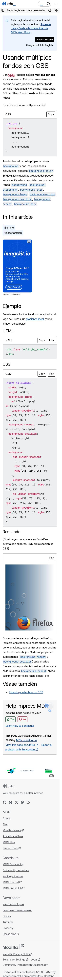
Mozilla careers (12, 830)
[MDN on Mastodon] (22, 802)
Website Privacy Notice (17, 954)
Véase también (13, 232)
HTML (8, 331)
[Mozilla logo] (13, 946)
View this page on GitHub (20, 744)
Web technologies (13, 904)
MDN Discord (11, 882)
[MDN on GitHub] (5, 802)
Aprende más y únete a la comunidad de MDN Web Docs (31, 28)
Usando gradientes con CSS (26, 692)
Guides (7, 916)
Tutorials (8, 922)
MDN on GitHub (12, 888)
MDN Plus (9, 842)
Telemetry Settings (14, 959)
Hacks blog (9, 934)
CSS (6, 364)
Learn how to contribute (19, 725)
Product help (10, 848)
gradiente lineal (35, 319)
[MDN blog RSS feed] (28, 802)
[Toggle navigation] (56, 4)
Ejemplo (9, 227)
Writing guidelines (13, 876)
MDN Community (13, 864)
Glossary (8, 928)
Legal (34, 959)
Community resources (16, 870)
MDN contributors (26, 740)
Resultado (12, 531)
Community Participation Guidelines (24, 964)
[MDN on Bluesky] (11, 802)
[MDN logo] (9, 786)
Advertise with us (13, 836)
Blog (5, 824)
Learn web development (17, 910)
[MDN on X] (17, 802)
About (6, 818)
